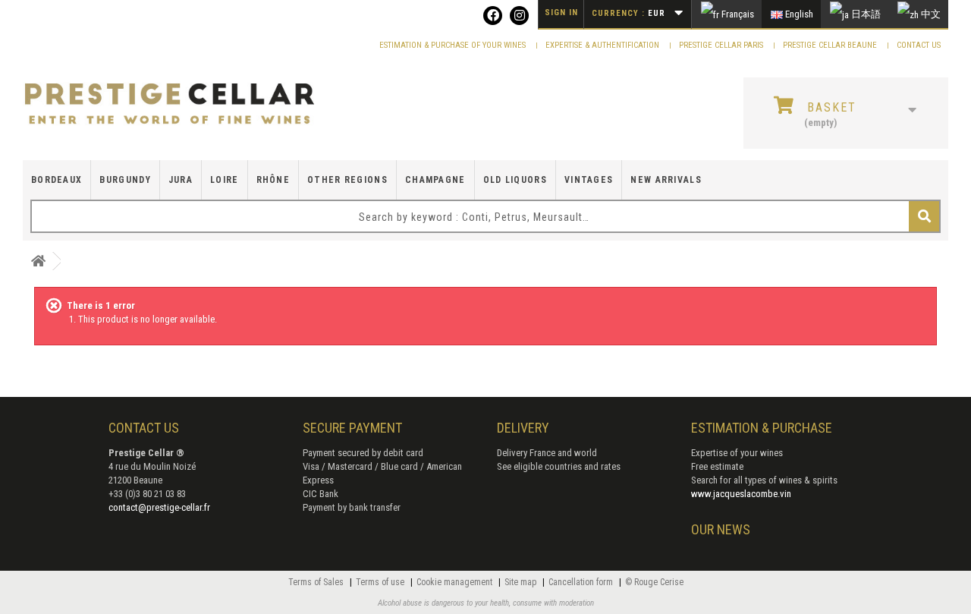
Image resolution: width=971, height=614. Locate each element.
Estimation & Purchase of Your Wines (453, 45)
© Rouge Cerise (654, 582)
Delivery (523, 428)
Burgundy (124, 180)
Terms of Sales (317, 582)
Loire (224, 180)
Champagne (435, 180)
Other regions (347, 180)
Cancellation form (581, 582)
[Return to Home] (38, 261)
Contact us (919, 45)
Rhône (273, 180)
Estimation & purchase (761, 428)
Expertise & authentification (603, 45)
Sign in (561, 12)
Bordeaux (56, 180)
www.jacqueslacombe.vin (741, 493)
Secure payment (352, 428)
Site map (521, 582)
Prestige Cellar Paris (722, 45)
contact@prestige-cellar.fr (159, 507)
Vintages (588, 180)
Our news (720, 529)
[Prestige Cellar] (169, 104)
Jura (180, 180)
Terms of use (381, 582)
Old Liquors (515, 180)
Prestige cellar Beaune (831, 45)
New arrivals (666, 180)
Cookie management (455, 582)
